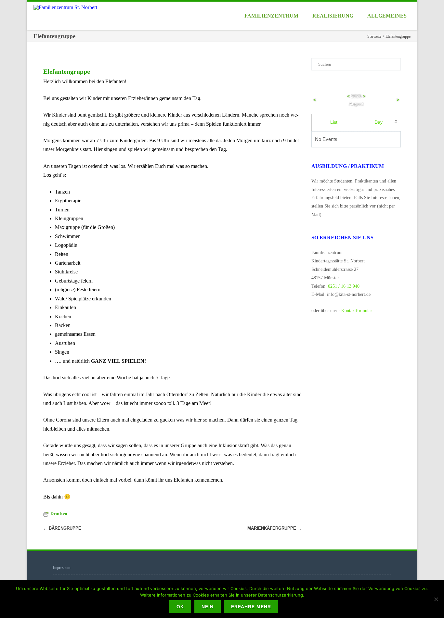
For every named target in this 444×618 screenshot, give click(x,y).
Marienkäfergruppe (274, 528)
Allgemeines (387, 16)
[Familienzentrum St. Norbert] (66, 7)
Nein (208, 606)
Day (378, 122)
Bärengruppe (62, 528)
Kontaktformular (356, 310)
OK (180, 606)
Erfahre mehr (251, 606)
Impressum (61, 567)
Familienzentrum (271, 16)
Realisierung (332, 16)
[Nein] (436, 599)
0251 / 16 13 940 (343, 286)
